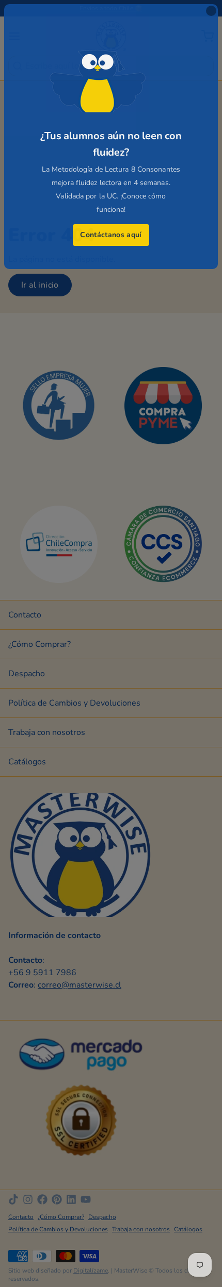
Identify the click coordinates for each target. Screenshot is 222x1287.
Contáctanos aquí (111, 235)
